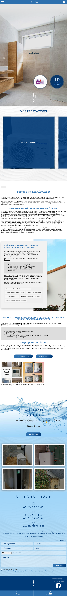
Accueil (3, 186)
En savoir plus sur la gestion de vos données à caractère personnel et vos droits (28, 571)
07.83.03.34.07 (44, 356)
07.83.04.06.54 (33, 2)
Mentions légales (58, 579)
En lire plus (33, 434)
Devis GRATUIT (23, 356)
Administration (58, 581)
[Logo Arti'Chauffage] (33, 53)
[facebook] (64, 3)
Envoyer (59, 565)
